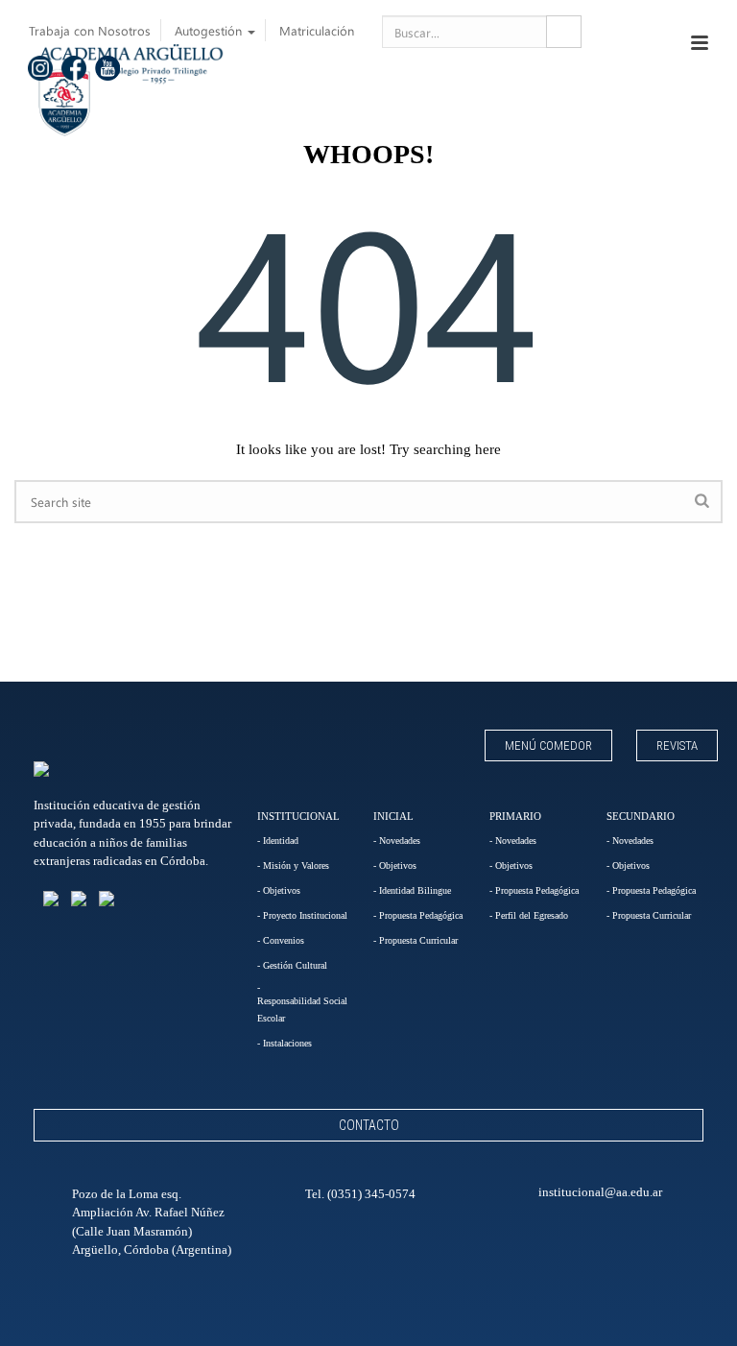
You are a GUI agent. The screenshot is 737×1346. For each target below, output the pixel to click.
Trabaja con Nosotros (90, 30)
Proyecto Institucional (305, 915)
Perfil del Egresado (531, 915)
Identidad (280, 840)
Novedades (399, 840)
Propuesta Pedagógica (421, 915)
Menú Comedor (548, 745)
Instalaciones (287, 1043)
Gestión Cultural (295, 965)
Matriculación (316, 30)
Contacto (369, 1125)
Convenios (283, 940)
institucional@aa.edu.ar (600, 1192)
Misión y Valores (296, 865)
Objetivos (281, 890)
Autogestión (210, 30)
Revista (677, 745)
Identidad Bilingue (415, 890)
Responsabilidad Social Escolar (302, 1009)
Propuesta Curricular (418, 940)
